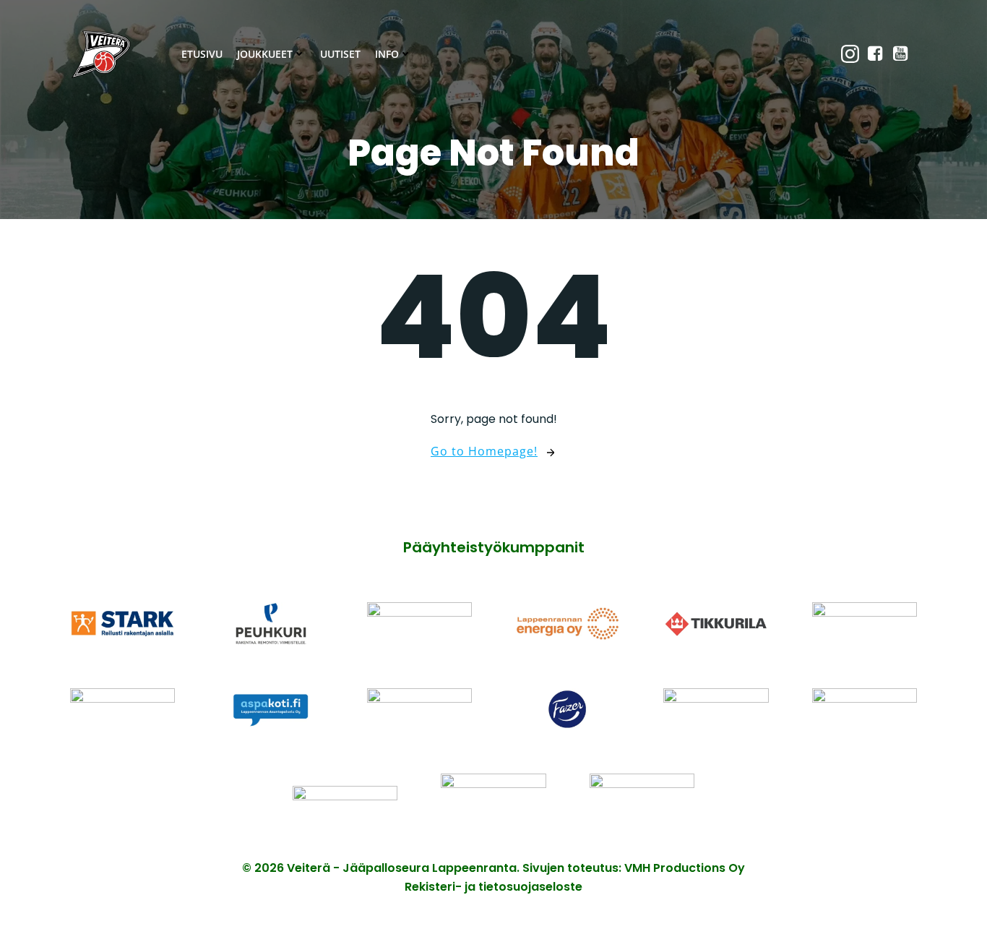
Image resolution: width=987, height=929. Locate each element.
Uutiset (340, 54)
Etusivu (202, 54)
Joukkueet (265, 54)
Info (387, 54)
